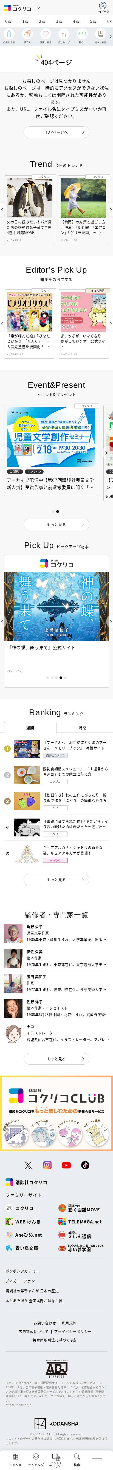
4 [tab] (61, 677)
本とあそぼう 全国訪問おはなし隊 (34, 1300)
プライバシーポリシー (73, 1331)
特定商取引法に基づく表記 (55, 1339)
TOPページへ (56, 132)
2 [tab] (52, 677)
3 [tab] (56, 677)
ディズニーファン (20, 1280)
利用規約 (69, 1322)
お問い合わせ (45, 1322)
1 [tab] (47, 677)
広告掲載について (34, 1331)
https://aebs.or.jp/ (19, 1405)
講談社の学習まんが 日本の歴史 (32, 1290)
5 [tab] (65, 677)
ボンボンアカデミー (22, 1270)
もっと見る (56, 879)
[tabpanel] (56, 621)
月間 (83, 727)
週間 (30, 727)
